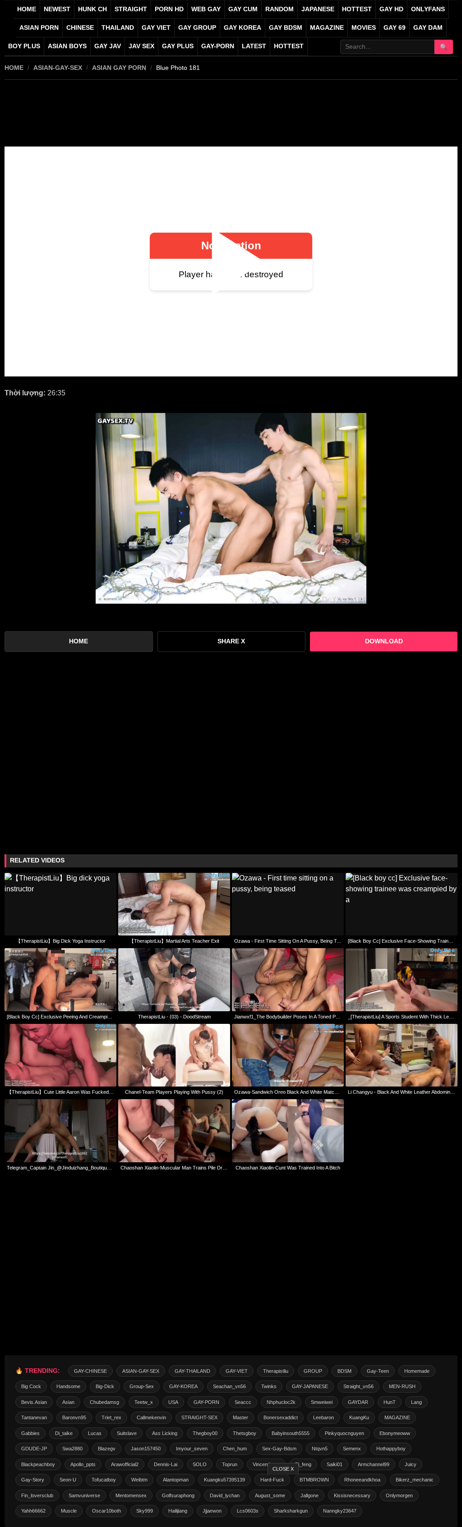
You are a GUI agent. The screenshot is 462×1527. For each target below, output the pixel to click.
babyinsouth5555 (291, 1433)
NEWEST (57, 9)
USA (173, 1402)
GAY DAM (428, 27)
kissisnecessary (352, 1495)
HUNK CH (92, 9)
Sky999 (144, 1510)
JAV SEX (141, 46)
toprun (229, 1464)
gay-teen (378, 1371)
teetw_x (143, 1402)
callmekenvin (151, 1417)
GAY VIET (156, 27)
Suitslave (127, 1433)
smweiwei (322, 1402)
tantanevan (34, 1417)
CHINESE (80, 27)
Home (26, 9)
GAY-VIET (237, 1371)
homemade (417, 1371)
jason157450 (146, 1448)
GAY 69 (394, 27)
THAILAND (118, 27)
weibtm (139, 1479)
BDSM (344, 1371)
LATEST (254, 46)
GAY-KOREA (183, 1386)
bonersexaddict (280, 1417)
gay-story (32, 1479)
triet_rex (111, 1417)
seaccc (243, 1402)
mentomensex (131, 1495)
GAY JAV (107, 46)
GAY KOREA (242, 27)
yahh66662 (33, 1510)
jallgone (309, 1495)
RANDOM (279, 9)
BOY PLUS (24, 46)
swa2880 (72, 1448)
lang (416, 1402)
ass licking (164, 1433)
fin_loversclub (37, 1495)
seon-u (68, 1479)
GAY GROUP (197, 27)
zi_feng (303, 1464)
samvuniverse (84, 1495)
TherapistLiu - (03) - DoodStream (174, 1016)
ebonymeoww (394, 1433)
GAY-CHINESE (90, 1371)
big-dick (105, 1386)
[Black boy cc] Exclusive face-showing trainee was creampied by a (401, 941)
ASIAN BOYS (67, 46)
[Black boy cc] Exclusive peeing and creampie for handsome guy (60, 1016)
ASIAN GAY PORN (119, 67)
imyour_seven (192, 1448)
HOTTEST (357, 9)
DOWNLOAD (384, 641)
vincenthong (266, 1464)
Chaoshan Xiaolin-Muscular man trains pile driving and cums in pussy (174, 1167)
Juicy (410, 1464)
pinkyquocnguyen (344, 1433)
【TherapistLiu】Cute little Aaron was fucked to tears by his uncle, (60, 1092)
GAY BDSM (285, 27)
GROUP (313, 1371)
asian (68, 1402)
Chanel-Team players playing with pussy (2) (174, 1092)
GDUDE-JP (34, 1448)
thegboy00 (205, 1433)
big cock (31, 1386)
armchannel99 (373, 1464)
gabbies (30, 1433)
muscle (69, 1510)
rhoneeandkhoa (362, 1479)
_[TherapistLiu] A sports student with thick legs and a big (401, 1016)
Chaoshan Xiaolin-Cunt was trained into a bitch (288, 1167)
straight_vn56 (358, 1386)
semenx (352, 1448)
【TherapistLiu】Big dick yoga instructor (61, 941)
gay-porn (217, 46)
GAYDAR (358, 1402)
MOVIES (363, 27)
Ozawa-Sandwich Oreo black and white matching (288, 1092)
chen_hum (235, 1448)
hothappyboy (391, 1448)
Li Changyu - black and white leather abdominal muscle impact (401, 1092)
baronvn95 (74, 1417)
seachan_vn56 (229, 1386)
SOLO (200, 1464)
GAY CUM (243, 9)
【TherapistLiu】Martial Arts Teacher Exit (174, 941)
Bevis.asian (34, 1402)
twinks (269, 1386)
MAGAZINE (327, 27)
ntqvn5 (320, 1448)
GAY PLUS (178, 46)
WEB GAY (206, 9)
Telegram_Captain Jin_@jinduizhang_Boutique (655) (60, 1167)
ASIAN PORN (39, 27)
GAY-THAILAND (192, 1371)
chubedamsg (104, 1402)
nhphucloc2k (281, 1402)
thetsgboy (244, 1433)
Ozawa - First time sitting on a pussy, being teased (288, 941)
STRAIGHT (131, 9)
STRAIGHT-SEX (199, 1417)
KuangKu (359, 1417)
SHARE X (231, 641)
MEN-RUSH (402, 1386)
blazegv (107, 1448)
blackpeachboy (38, 1464)
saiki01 (334, 1464)
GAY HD (391, 9)
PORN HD (169, 9)
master (240, 1417)
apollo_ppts (83, 1464)
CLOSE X (283, 1469)
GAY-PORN (206, 1402)
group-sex (141, 1386)
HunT (389, 1402)
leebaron (323, 1417)
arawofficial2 (125, 1464)
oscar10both (106, 1510)
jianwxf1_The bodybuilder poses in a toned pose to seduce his (288, 1016)
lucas (95, 1433)
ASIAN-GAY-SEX (57, 67)
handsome (68, 1386)
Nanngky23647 (339, 1510)
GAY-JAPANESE (310, 1386)
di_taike (64, 1433)
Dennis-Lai (165, 1464)
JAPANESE (317, 9)
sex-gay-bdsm (279, 1448)
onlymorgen (399, 1495)
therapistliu (275, 1371)
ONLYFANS (428, 9)
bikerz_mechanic (415, 1479)
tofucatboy (104, 1479)
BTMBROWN (314, 1479)
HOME (14, 67)
